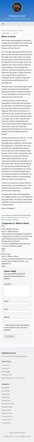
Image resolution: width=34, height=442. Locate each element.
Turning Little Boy (7, 416)
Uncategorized (6, 423)
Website (7, 317)
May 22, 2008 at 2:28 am (10, 256)
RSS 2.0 (6, 217)
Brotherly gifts (6, 371)
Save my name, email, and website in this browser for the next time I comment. (16, 327)
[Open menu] (3, 23)
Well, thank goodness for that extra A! (13, 378)
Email (6, 309)
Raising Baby (5, 397)
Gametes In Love (17, 16)
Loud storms (5, 365)
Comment (8, 284)
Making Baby (5, 394)
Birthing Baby (6, 391)
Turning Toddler (6, 419)
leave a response (21, 217)
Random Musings (7, 413)
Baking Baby (5, 33)
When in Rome (9, 36)
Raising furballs (6, 400)
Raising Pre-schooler (8, 404)
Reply (3, 248)
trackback (4, 220)
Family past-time (7, 375)
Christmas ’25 (6, 368)
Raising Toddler (6, 410)
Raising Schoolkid (7, 407)
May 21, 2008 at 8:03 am (10, 231)
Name (6, 301)
